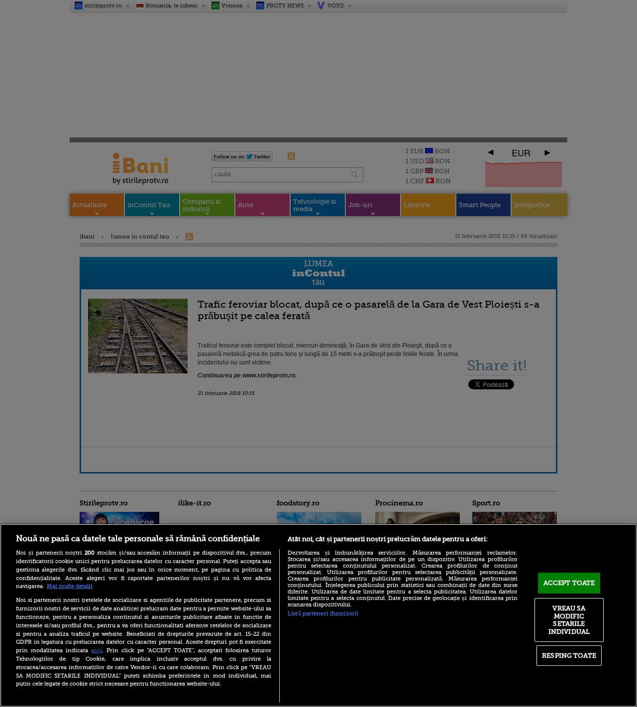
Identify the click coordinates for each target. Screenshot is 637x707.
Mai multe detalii (70, 586)
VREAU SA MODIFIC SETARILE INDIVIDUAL (569, 619)
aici (96, 650)
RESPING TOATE (569, 655)
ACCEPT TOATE (569, 583)
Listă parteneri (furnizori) (323, 613)
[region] (318, 615)
